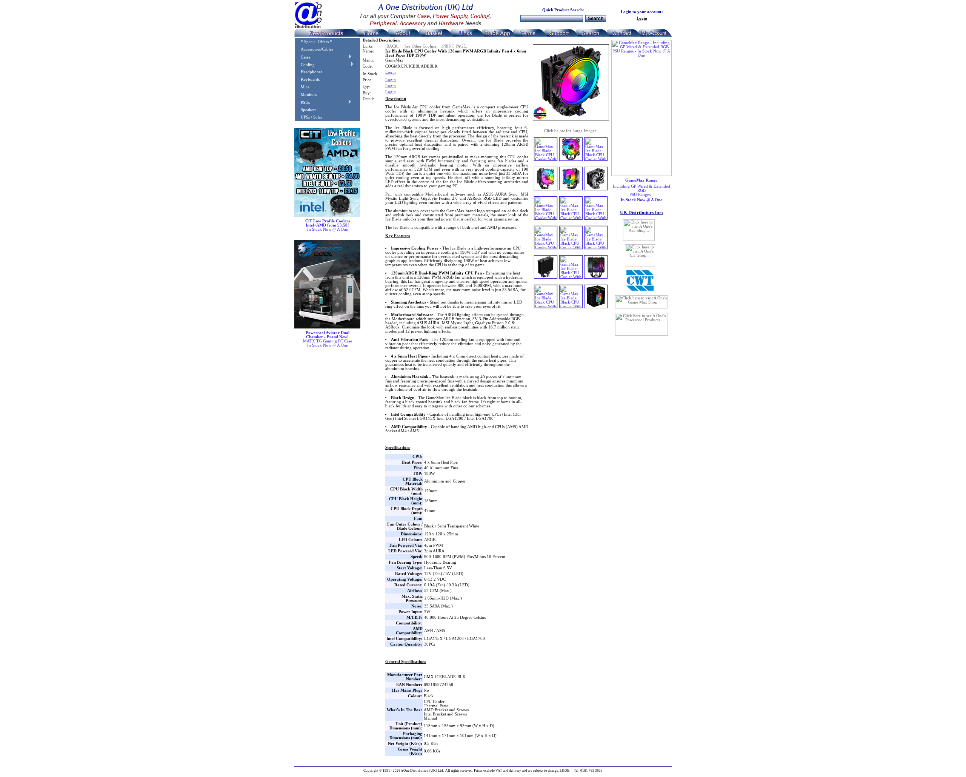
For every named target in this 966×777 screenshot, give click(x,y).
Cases (302, 57)
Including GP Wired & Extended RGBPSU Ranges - (641, 190)
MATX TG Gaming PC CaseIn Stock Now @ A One (327, 339)
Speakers (305, 110)
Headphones (308, 72)
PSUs (302, 102)
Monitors (306, 94)
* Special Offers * (313, 42)
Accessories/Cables (314, 49)
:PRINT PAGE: (454, 46)
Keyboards (307, 79)
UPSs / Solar (308, 117)
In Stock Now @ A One (327, 225)
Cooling (305, 65)
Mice (302, 87)
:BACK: (392, 46)
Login (642, 18)
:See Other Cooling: (420, 46)
